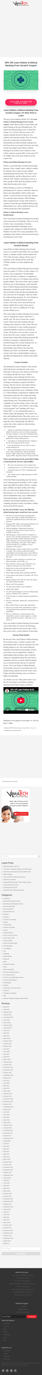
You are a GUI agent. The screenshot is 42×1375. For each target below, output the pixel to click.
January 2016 (7, 1164)
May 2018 (6, 1117)
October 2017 (7, 1136)
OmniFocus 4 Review (9, 879)
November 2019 (8, 1070)
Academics (6, 898)
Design (5, 922)
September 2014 (8, 1207)
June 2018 (6, 1114)
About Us (6, 1356)
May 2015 (6, 1185)
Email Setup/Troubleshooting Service (22, 1289)
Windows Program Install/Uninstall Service (15, 998)
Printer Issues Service (23, 1286)
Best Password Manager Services (13, 904)
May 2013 (6, 1243)
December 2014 (8, 1199)
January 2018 (7, 1128)
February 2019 (7, 1093)
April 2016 (6, 1157)
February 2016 (7, 1162)
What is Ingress (7, 874)
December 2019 (8, 1067)
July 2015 (6, 1180)
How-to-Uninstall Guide (10, 943)
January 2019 (7, 1096)
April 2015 (6, 1188)
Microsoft (6, 959)
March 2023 (6, 1022)
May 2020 (6, 1054)
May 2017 (6, 1149)
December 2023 (8, 1017)
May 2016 (6, 1154)
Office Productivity (8, 969)
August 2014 (7, 1209)
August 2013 (7, 1241)
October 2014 (7, 1204)
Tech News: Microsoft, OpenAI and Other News (17, 872)
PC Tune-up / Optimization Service (13, 977)
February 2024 (7, 1012)
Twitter (6, 1353)
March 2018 (6, 1122)
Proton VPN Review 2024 (10, 885)
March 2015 (6, 1191)
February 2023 (7, 1025)
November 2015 (8, 1170)
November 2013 (8, 1233)
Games (5, 930)
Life (4, 951)
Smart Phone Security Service (12, 988)
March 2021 (6, 1038)
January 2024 (7, 1015)
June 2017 (6, 1146)
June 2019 (6, 1083)
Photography (7, 982)
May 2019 (6, 1086)
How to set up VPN (8, 938)
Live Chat (23, 1306)
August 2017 (7, 1141)
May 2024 (6, 1007)
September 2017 (8, 1138)
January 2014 (7, 1228)
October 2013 (7, 1235)
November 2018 (8, 1101)
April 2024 (6, 1009)
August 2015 (7, 1178)
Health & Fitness (8, 933)
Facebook (7, 1351)
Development (7, 925)
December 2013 (8, 1230)
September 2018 (8, 1107)
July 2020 (6, 1049)
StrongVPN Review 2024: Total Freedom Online (17, 882)
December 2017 (8, 1130)
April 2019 (6, 1088)
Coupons (6, 917)
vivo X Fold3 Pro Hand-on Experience (14, 877)
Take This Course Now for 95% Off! (21, 102)
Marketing (6, 954)
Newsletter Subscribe (23, 1312)
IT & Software (7, 948)
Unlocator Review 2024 (10, 887)
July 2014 (6, 1212)
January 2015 (7, 1196)
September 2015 (8, 1175)
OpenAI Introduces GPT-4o (11, 866)
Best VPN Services (8, 911)
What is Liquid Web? (15, 730)
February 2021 (7, 1041)
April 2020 (6, 1057)
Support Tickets (23, 1309)
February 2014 (7, 1225)
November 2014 (8, 1201)
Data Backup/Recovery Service (23, 1292)
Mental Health (7, 956)
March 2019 (6, 1091)
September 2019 (8, 1075)
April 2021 (6, 1036)
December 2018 (8, 1099)
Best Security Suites (9, 906)
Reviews (6, 985)
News (5, 967)
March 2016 (6, 1159)
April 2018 (6, 1120)
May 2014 (6, 1217)
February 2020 (7, 1062)
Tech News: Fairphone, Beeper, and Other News (17, 869)
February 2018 (7, 1125)
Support (8, 1365)
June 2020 (6, 1051)
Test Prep (6, 990)
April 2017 (6, 1151)
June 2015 (6, 1183)
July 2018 (6, 1112)
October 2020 (7, 1046)
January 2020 (7, 1065)
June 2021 (6, 1030)
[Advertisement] (21, 31)
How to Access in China (10, 935)
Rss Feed (7, 1359)
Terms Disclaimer (23, 1365)
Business (6, 914)
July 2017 (6, 1143)
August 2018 (7, 1109)
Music (5, 961)
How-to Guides (7, 940)
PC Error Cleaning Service (11, 972)
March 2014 (6, 1222)
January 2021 (7, 1043)
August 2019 (7, 1078)
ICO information (8, 946)
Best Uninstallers (8, 909)
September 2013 (8, 1238)
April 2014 (6, 1220)
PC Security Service (9, 975)
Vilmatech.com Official (9, 993)
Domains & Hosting (9, 927)
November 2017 (8, 1133)
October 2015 (7, 1172)
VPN (4, 996)
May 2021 (6, 1033)
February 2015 (7, 1193)
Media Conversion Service (23, 1295)
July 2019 (6, 1080)
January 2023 (7, 1028)
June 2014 (6, 1214)
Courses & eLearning (9, 919)
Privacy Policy (14, 1365)
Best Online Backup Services (11, 901)
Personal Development (10, 980)
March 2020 (6, 1059)
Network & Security (9, 964)
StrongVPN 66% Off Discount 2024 (13, 890)
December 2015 (8, 1167)
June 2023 (6, 1020)
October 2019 (7, 1072)
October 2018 (7, 1104)
